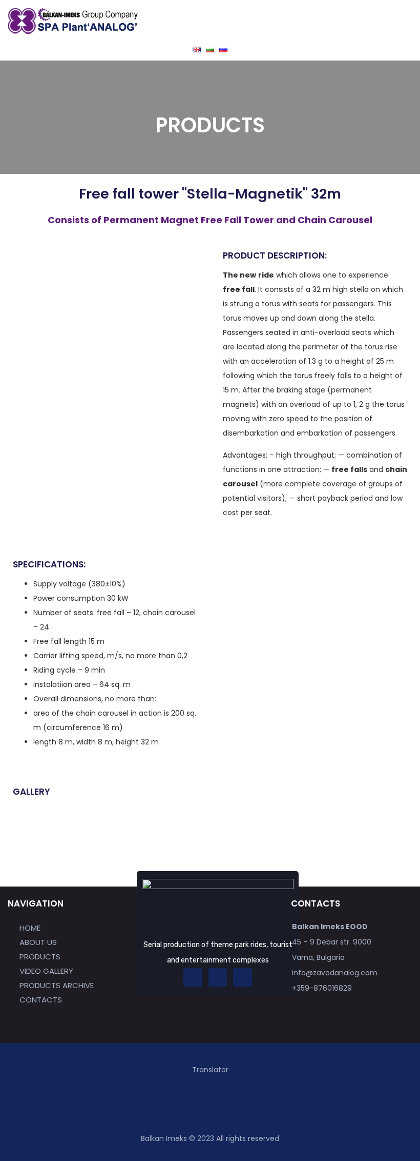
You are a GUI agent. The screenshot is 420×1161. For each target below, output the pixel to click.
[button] (311, 22)
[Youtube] (242, 977)
